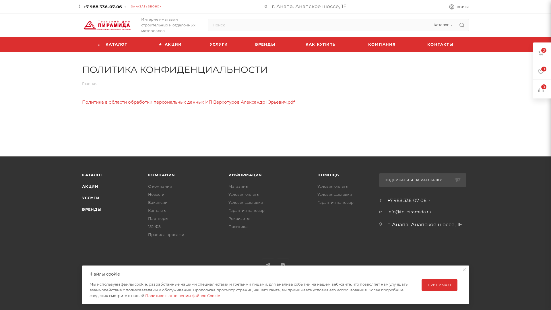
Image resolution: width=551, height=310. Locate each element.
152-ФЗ (154, 226)
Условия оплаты (243, 194)
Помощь (328, 175)
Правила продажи (166, 234)
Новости (156, 194)
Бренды (92, 209)
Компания (161, 175)
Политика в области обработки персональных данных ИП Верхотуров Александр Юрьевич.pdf (188, 102)
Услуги (91, 197)
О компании (160, 186)
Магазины (238, 186)
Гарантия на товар (246, 210)
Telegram (268, 265)
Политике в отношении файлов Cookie (182, 295)
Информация (245, 175)
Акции (90, 186)
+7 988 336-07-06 (103, 6)
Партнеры (158, 218)
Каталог (92, 175)
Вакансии (158, 202)
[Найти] (462, 25)
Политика (238, 226)
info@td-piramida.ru (409, 211)
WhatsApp (283, 265)
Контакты (157, 210)
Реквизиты (239, 218)
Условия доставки (245, 202)
